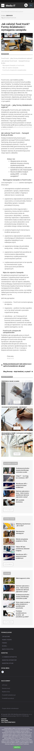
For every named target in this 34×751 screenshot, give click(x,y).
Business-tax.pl (6, 688)
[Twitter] (3, 46)
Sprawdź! (17, 402)
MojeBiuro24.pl (6, 691)
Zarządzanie (20, 11)
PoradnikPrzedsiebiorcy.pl (9, 695)
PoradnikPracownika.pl (8, 698)
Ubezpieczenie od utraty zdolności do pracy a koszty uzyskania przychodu (19, 163)
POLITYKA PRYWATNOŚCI (8, 722)
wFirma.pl (4, 685)
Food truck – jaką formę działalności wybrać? (16, 58)
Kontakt (4, 719)
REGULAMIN (4, 720)
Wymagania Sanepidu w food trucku (13, 65)
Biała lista (10, 358)
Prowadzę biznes (12, 11)
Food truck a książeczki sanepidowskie (14, 70)
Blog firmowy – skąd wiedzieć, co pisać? (17, 371)
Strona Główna (4, 11)
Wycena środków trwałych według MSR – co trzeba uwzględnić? (19, 174)
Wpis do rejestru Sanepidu (10, 68)
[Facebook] (3, 42)
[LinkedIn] (3, 49)
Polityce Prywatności (24, 744)
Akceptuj (17, 747)
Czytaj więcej (8, 509)
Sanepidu (15, 182)
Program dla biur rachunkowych (10, 708)
